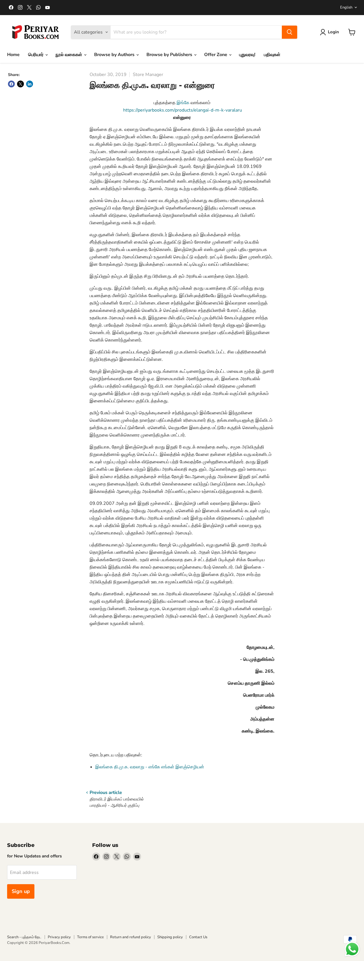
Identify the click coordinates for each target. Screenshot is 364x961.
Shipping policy (170, 937)
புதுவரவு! (247, 55)
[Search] (289, 32)
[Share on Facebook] (11, 84)
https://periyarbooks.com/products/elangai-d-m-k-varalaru (182, 110)
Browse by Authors (115, 55)
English (346, 7)
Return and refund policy (130, 937)
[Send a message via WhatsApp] (352, 949)
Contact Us (198, 937)
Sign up (21, 891)
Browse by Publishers (169, 55)
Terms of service (90, 937)
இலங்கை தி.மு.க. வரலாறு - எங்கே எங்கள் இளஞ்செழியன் (149, 767)
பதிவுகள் (272, 55)
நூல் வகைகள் (69, 55)
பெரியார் (36, 55)
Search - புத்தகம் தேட (24, 937)
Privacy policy (59, 937)
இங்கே (183, 103)
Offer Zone (216, 55)
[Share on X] (20, 84)
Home (13, 55)
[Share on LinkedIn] (29, 84)
